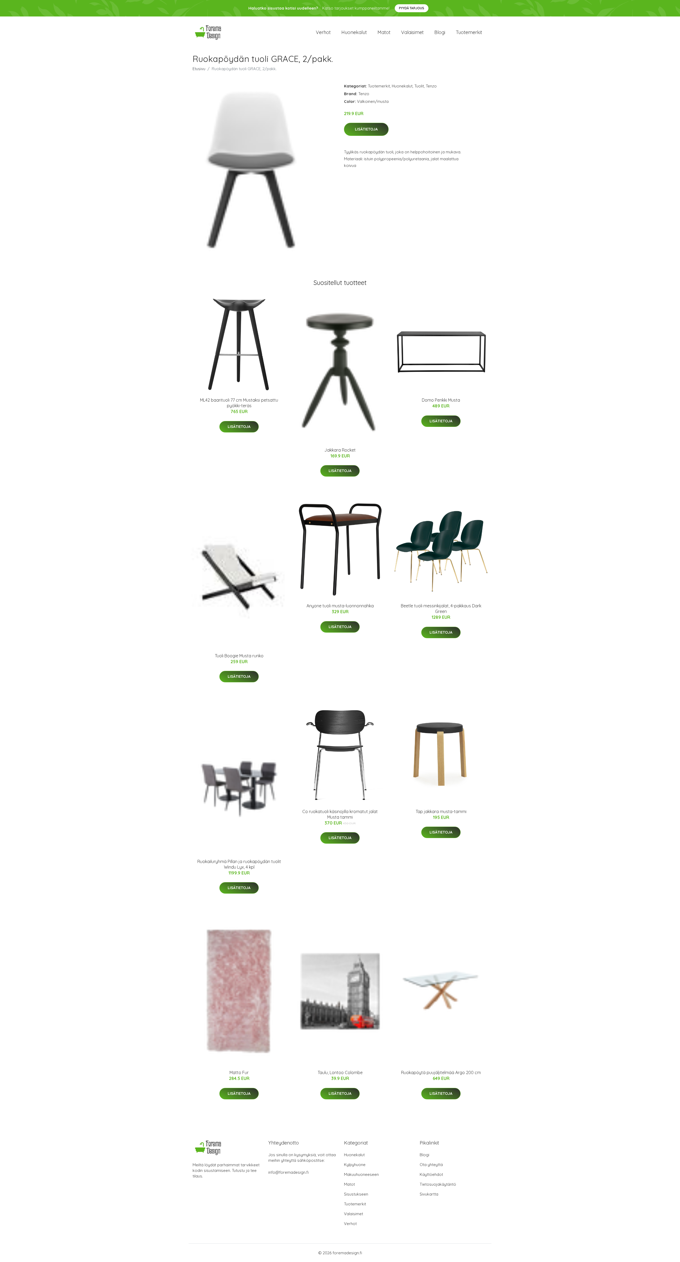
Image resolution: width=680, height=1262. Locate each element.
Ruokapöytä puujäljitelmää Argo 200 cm (441, 1072)
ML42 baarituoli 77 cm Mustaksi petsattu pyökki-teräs (239, 402)
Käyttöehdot (431, 1174)
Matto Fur (239, 1072)
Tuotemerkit (469, 32)
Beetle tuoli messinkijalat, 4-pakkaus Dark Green (441, 608)
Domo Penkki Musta (441, 400)
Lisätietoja (366, 129)
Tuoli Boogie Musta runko (239, 655)
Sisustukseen (356, 1194)
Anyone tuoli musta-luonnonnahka (340, 605)
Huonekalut (354, 32)
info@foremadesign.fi (288, 1172)
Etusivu (199, 68)
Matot (383, 32)
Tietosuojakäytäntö (438, 1184)
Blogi (439, 32)
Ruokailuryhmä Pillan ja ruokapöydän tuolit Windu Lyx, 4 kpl (239, 864)
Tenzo (431, 86)
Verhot (323, 32)
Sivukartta (429, 1194)
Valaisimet (412, 32)
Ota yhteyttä (431, 1164)
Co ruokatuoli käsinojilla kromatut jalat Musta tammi (340, 814)
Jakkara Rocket (340, 450)
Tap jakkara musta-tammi (441, 811)
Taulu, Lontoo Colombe (340, 1072)
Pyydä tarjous (411, 8)
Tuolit (419, 86)
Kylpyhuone (355, 1164)
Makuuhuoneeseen (361, 1174)
